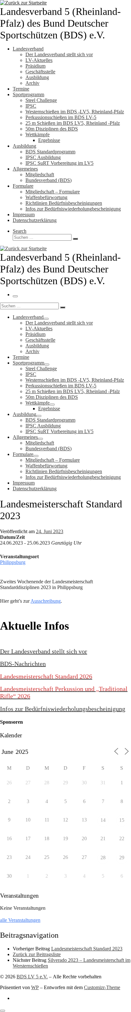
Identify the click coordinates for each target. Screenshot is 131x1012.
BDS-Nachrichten (23, 663)
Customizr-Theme (102, 987)
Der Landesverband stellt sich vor (43, 651)
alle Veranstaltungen (20, 920)
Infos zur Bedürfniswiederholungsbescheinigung (62, 708)
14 (103, 820)
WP (35, 987)
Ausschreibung (46, 601)
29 (121, 857)
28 (103, 857)
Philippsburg (12, 562)
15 (121, 820)
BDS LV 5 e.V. (32, 976)
